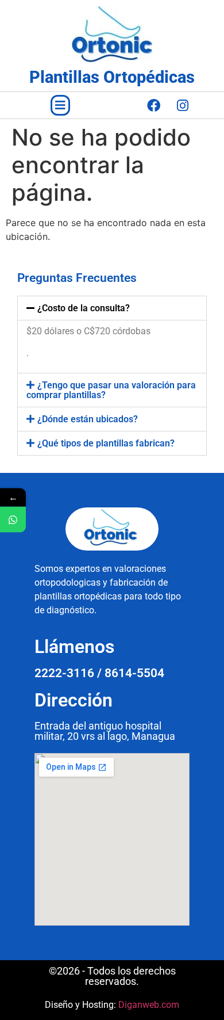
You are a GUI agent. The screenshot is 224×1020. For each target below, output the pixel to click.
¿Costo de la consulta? (83, 308)
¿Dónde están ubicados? (87, 419)
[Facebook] (153, 105)
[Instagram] (182, 105)
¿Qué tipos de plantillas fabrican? (106, 443)
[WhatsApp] (13, 519)
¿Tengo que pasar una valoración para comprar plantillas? (111, 390)
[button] (60, 105)
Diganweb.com (148, 1004)
